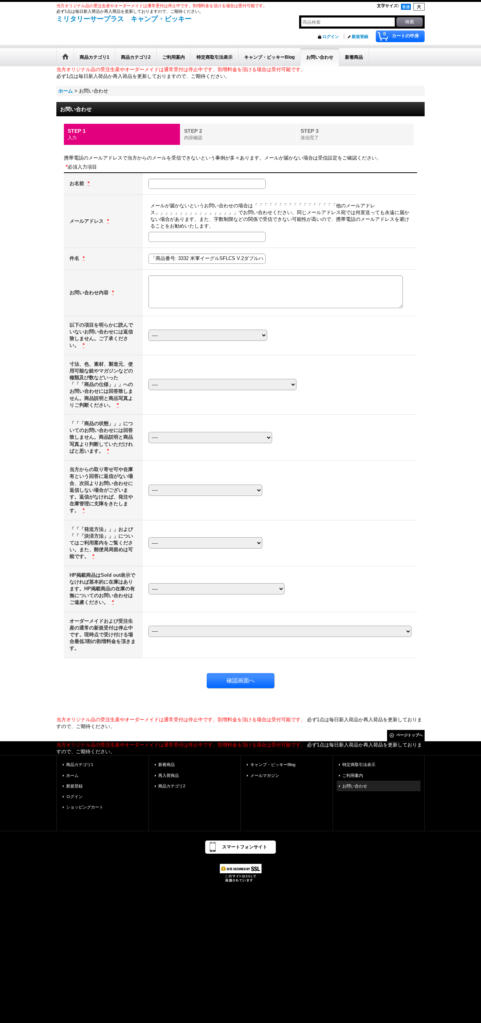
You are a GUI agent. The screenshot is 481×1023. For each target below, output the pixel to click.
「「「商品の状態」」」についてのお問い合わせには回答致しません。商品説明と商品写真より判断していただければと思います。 (101, 437)
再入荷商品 (168, 775)
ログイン (330, 36)
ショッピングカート (84, 807)
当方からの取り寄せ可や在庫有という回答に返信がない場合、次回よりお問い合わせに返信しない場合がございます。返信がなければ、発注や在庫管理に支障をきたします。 (101, 490)
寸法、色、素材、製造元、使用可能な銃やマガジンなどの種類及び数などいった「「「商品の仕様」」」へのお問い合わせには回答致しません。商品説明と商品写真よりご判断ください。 (101, 384)
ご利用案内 (352, 775)
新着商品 (166, 764)
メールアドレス (87, 221)
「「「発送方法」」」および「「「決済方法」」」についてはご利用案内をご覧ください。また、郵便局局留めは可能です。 (101, 542)
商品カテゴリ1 (79, 764)
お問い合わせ (354, 786)
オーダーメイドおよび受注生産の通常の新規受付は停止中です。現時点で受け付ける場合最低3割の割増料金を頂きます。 (103, 634)
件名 (75, 258)
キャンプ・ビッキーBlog (272, 764)
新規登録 (360, 36)
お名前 (78, 183)
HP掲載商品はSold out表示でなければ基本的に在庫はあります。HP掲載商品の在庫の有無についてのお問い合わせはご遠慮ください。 (102, 588)
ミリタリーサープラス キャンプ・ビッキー (124, 19)
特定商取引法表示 (358, 764)
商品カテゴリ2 (171, 786)
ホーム (72, 775)
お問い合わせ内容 (90, 292)
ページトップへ (409, 735)
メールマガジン (264, 775)
